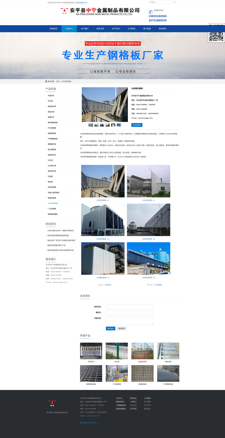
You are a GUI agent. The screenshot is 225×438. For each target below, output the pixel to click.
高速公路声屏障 (53, 193)
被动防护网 (52, 171)
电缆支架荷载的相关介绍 (56, 245)
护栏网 (116, 362)
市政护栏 (108, 285)
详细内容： (98, 318)
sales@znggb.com (93, 416)
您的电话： (98, 307)
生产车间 (116, 29)
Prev (85, 104)
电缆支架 (168, 362)
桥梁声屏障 (52, 187)
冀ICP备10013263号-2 (88, 423)
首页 (58, 81)
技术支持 (100, 29)
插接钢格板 (142, 384)
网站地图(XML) (82, 3)
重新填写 (121, 328)
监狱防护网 (142, 362)
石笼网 (50, 176)
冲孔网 (50, 160)
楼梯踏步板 (52, 144)
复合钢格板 (52, 149)
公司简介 (133, 402)
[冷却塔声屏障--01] (105, 104)
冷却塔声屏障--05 (102, 278)
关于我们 (84, 29)
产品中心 (69, 29)
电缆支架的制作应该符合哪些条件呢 (60, 250)
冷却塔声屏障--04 (148, 239)
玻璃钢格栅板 (53, 214)
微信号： (99, 312)
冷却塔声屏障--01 (102, 200)
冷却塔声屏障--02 (148, 200)
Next (125, 104)
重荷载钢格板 (91, 384)
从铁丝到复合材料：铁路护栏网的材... (61, 230)
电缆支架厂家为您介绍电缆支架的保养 (61, 240)
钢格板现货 (52, 155)
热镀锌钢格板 (121, 409)
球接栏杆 (51, 117)
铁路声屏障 (52, 198)
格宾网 (50, 182)
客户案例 (147, 29)
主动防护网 (52, 166)
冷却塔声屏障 (66, 81)
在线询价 (137, 125)
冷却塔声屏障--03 (102, 239)
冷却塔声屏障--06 (148, 278)
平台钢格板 (117, 384)
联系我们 (162, 29)
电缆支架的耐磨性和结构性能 (58, 235)
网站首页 (53, 29)
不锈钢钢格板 (168, 384)
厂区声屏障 (158, 285)
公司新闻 (131, 29)
